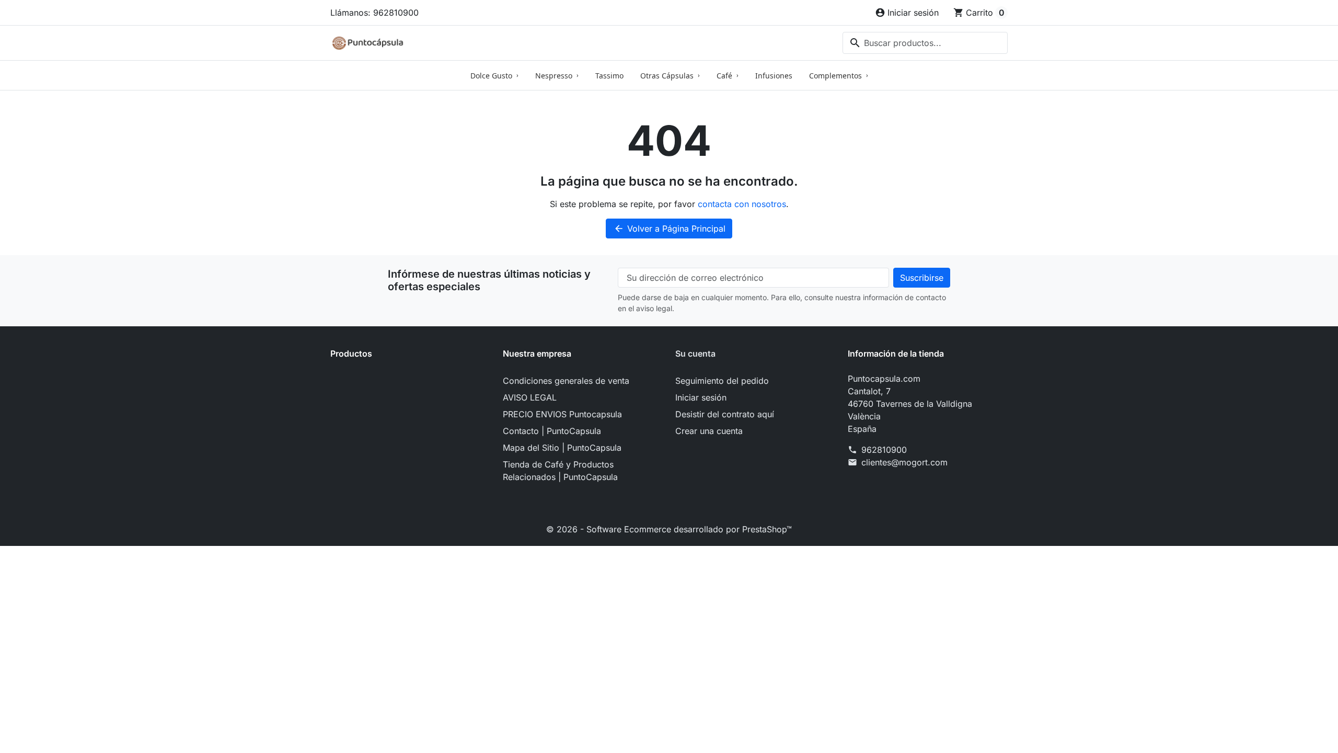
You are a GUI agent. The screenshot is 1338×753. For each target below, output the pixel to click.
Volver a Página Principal (669, 228)
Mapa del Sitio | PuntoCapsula (562, 447)
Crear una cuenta (709, 431)
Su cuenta (695, 353)
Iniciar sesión (700, 397)
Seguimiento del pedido (722, 380)
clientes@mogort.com (904, 462)
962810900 (884, 449)
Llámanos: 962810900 (374, 12)
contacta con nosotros (742, 204)
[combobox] (925, 43)
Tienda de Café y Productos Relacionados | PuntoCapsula (560, 470)
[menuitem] (494, 75)
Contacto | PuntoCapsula (552, 431)
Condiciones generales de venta (566, 380)
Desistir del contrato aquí (724, 414)
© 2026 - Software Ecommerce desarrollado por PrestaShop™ (669, 529)
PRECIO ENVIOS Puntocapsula (562, 414)
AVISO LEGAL (530, 397)
